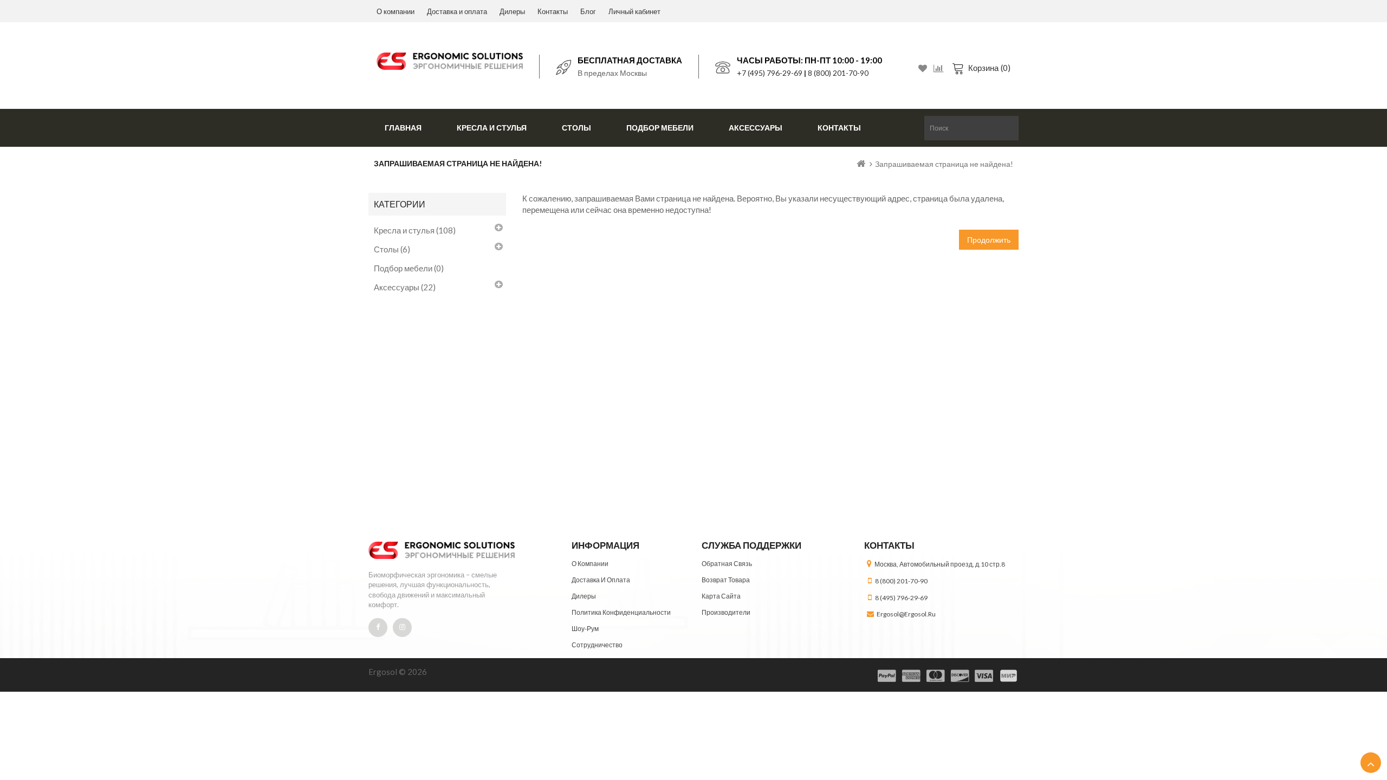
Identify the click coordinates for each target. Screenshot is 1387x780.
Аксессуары (755, 127)
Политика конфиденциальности (621, 612)
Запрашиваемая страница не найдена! (944, 163)
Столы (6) (392, 249)
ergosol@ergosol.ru (906, 614)
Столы (576, 127)
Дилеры (512, 11)
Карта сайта (721, 596)
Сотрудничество (597, 645)
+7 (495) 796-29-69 (769, 72)
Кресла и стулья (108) (415, 230)
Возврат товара (726, 580)
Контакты (552, 11)
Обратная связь (727, 564)
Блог (588, 11)
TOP (1370, 762)
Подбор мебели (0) (409, 268)
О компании (395, 11)
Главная (403, 127)
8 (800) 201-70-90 (838, 72)
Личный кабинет (634, 11)
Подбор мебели (660, 127)
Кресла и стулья (492, 127)
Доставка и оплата (457, 11)
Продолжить (988, 239)
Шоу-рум (585, 629)
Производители (726, 612)
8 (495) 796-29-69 (901, 598)
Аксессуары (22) (405, 287)
